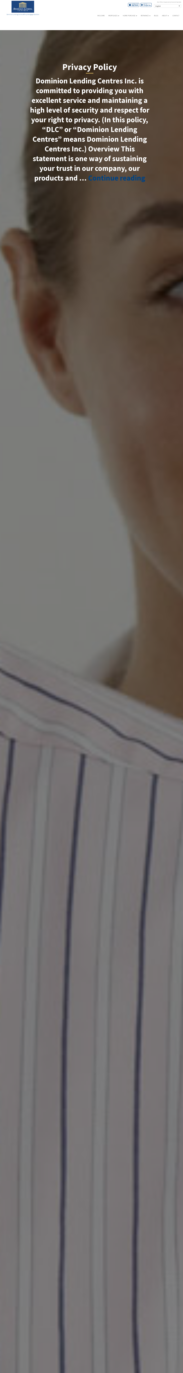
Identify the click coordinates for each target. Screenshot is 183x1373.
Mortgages (113, 15)
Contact (175, 15)
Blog (156, 15)
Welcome (101, 15)
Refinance (145, 15)
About (164, 15)
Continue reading (116, 178)
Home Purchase (129, 15)
